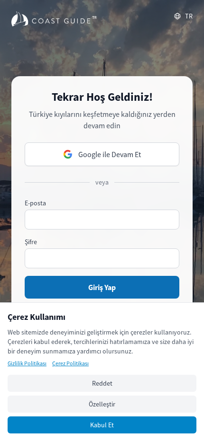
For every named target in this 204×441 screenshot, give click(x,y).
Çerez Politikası (70, 363)
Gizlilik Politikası (27, 363)
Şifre (31, 242)
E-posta (35, 203)
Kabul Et (102, 425)
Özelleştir (102, 404)
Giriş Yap (102, 287)
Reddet (102, 383)
